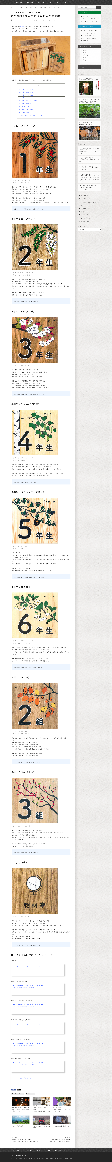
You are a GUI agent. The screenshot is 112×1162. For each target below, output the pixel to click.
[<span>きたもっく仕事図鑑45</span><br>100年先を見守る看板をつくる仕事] (89, 87)
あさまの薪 (84, 195)
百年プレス (30, 2)
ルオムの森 (84, 215)
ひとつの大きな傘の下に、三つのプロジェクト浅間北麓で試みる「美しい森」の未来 (89, 150)
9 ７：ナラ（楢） (24, 112)
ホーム (13, 7)
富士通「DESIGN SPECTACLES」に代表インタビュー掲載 (61, 1109)
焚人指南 (85, 41)
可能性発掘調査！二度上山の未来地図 (41, 1127)
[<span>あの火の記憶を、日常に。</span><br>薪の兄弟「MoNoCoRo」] (89, 132)
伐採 (84, 52)
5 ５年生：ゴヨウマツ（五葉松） (29, 101)
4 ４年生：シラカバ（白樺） (27, 98)
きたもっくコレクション (89, 21)
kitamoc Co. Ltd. (21, 1155)
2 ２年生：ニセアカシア (26, 92)
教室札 (22, 26)
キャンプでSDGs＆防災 (90, 38)
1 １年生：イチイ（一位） (27, 89)
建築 (84, 57)
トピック (85, 16)
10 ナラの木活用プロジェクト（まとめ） (31, 115)
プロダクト (44, 7)
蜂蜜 (84, 60)
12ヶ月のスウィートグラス (91, 30)
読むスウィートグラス (44, 2)
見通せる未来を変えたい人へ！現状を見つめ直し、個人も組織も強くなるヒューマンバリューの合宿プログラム (89, 177)
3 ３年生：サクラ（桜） (26, 95)
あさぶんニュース (61, 2)
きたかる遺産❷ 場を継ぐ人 (61, 1126)
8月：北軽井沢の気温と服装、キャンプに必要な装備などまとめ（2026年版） (89, 187)
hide (42, 86)
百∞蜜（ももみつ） (87, 218)
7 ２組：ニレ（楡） (25, 106)
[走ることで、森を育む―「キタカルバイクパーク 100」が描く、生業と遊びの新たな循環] (89, 111)
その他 (82, 67)
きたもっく (31, 1093)
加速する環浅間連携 (17, 1126)
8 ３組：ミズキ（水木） (26, 109)
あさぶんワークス (35, 7)
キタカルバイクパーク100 (89, 202)
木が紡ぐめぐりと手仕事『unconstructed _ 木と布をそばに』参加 (89, 167)
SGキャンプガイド (88, 35)
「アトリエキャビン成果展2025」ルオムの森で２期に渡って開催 (41, 1109)
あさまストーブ (86, 199)
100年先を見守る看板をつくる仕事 (89, 159)
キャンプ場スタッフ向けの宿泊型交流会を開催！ (20, 1109)
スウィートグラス (86, 208)
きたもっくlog (17, 2)
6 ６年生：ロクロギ (25, 103)
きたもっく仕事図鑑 (89, 19)
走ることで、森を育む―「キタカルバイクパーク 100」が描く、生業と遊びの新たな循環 (89, 101)
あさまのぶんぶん (25, 1078)
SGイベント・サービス (89, 33)
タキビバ (84, 211)
